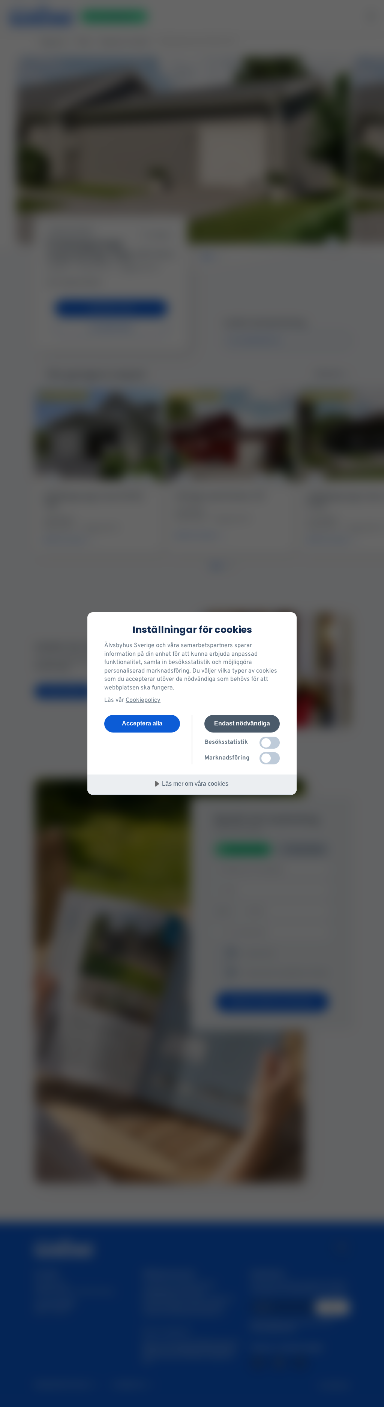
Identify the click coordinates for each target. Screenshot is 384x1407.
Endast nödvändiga (242, 723)
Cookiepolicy (143, 700)
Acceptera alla (142, 723)
